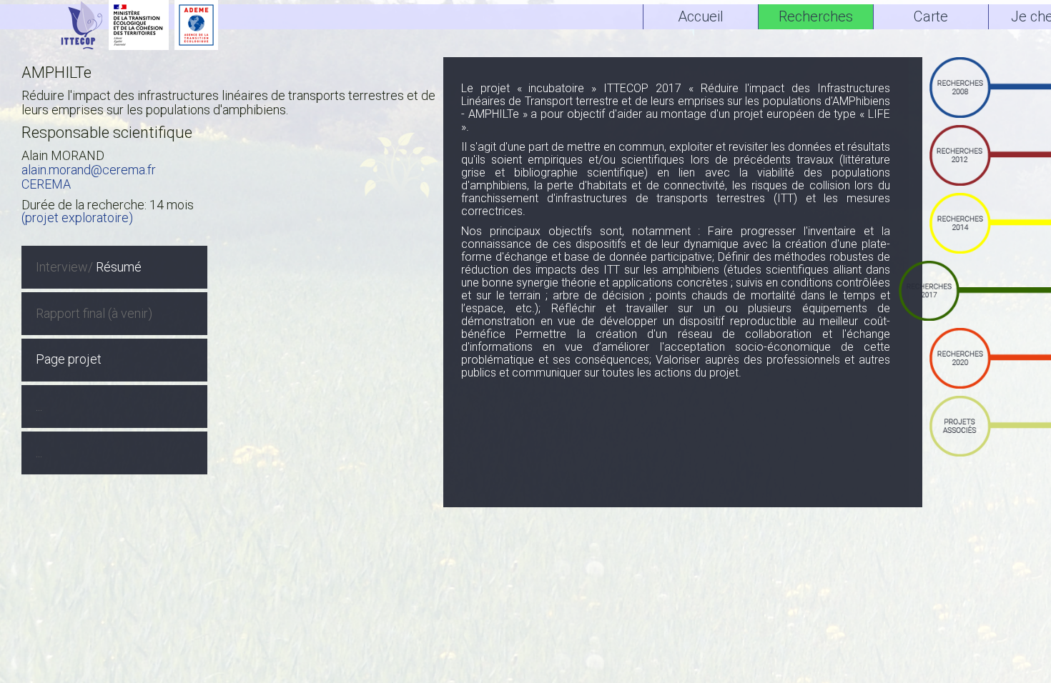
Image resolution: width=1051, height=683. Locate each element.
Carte (931, 16)
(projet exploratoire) (77, 217)
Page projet (69, 359)
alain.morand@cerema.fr (88, 169)
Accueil (701, 16)
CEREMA (46, 183)
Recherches (816, 16)
